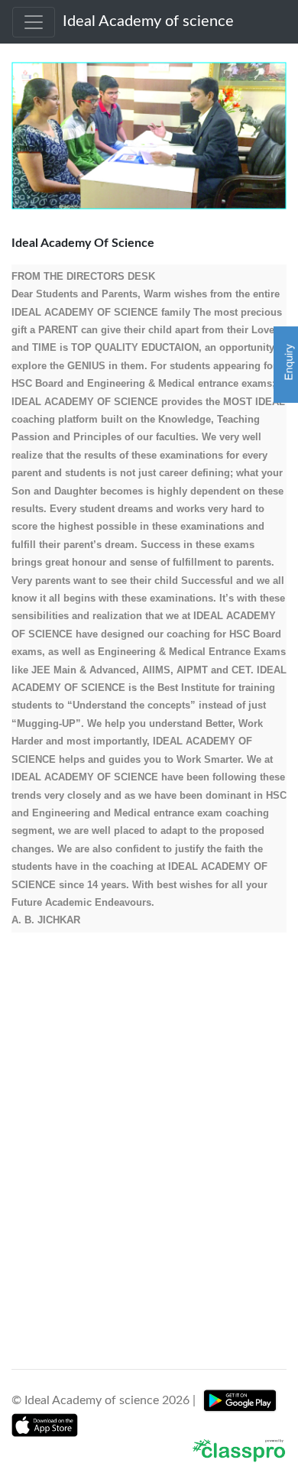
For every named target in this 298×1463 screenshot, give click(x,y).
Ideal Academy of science (144, 21)
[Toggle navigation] (33, 22)
